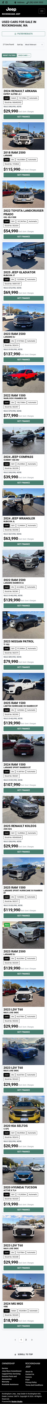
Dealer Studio (17, 1402)
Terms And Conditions (34, 1385)
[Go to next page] (32, 1339)
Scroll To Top (25, 1354)
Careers (28, 1377)
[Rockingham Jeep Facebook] (3, 2)
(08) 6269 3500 (36, 2)
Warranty (5, 1382)
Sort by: (20, 44)
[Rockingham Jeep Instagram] (7, 2)
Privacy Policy (31, 1382)
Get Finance (23, 117)
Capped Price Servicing (11, 1374)
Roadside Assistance (10, 1384)
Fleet (27, 1380)
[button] (42, 11)
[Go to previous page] (15, 1339)
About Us (29, 1372)
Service (5, 1368)
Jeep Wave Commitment (11, 1371)
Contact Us (29, 1374)
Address (20, 2)
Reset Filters (9, 55)
